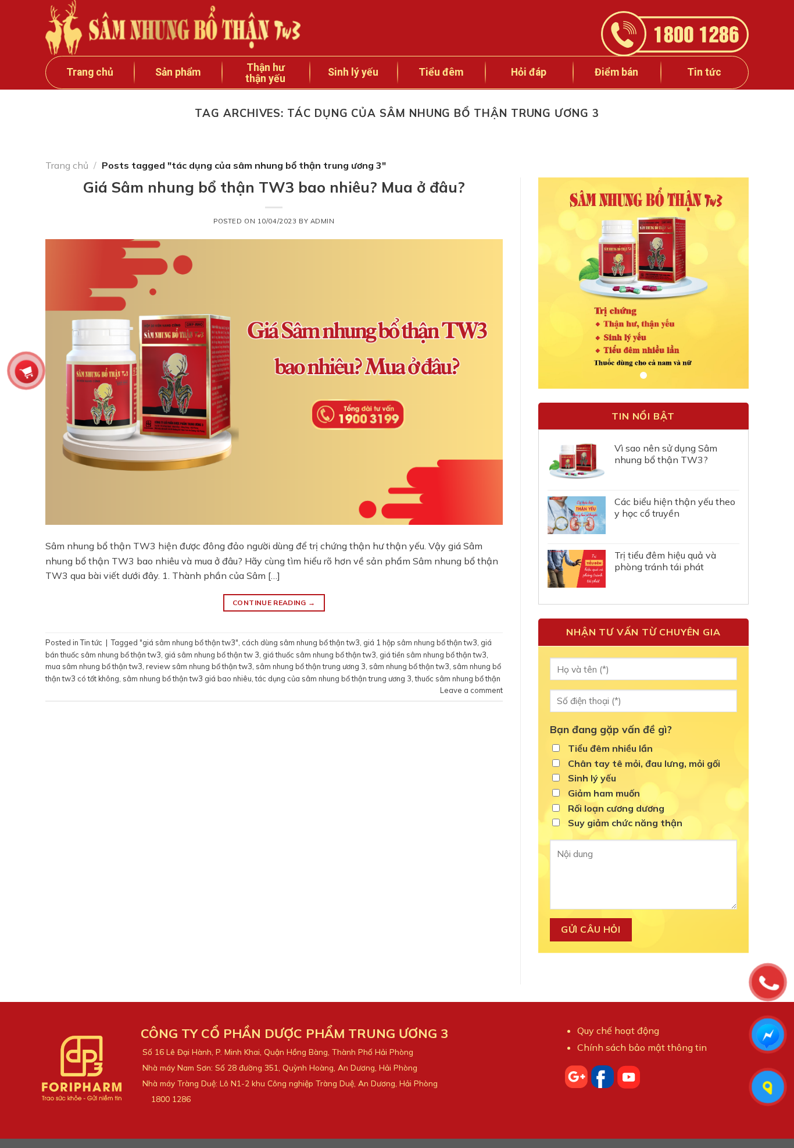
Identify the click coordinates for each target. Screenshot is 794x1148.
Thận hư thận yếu (265, 73)
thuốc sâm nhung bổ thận (457, 678)
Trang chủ (89, 72)
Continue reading (274, 602)
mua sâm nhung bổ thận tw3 (93, 666)
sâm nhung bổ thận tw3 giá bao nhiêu (187, 678)
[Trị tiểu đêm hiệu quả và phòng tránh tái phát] (577, 569)
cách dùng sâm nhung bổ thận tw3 (301, 642)
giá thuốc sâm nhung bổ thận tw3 (319, 654)
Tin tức (91, 642)
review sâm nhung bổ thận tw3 (199, 666)
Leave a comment (471, 690)
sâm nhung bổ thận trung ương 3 (311, 666)
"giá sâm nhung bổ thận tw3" (189, 642)
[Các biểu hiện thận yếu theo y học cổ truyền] (577, 515)
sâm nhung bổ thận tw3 (409, 666)
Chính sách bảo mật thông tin (642, 1047)
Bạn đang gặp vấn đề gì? (611, 729)
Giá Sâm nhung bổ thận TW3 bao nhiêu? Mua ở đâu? (274, 186)
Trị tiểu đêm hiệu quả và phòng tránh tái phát (665, 561)
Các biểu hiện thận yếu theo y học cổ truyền (674, 507)
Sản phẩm (178, 72)
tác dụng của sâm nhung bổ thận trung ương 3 (333, 678)
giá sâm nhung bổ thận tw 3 (211, 654)
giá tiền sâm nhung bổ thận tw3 (433, 654)
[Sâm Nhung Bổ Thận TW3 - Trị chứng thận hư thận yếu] (180, 27)
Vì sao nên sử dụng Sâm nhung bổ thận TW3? (665, 454)
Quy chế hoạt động (618, 1030)
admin (322, 221)
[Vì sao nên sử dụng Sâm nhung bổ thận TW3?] (577, 462)
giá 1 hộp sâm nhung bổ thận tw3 (420, 642)
